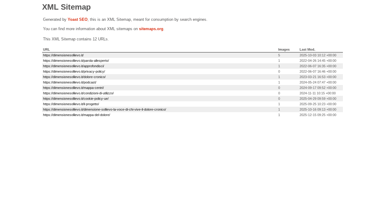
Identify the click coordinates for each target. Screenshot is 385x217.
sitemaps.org (151, 29)
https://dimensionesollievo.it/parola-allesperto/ (76, 60)
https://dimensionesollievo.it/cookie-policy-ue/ (76, 98)
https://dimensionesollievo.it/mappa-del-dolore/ (76, 115)
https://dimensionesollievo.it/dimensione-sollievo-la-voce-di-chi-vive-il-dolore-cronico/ (104, 109)
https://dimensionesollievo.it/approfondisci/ (73, 66)
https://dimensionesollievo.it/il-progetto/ (71, 104)
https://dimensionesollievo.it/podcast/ (69, 82)
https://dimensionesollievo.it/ (63, 55)
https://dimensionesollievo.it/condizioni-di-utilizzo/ (78, 93)
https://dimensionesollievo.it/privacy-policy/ (74, 71)
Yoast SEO (78, 19)
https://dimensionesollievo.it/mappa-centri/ (73, 88)
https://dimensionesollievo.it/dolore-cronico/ (74, 77)
